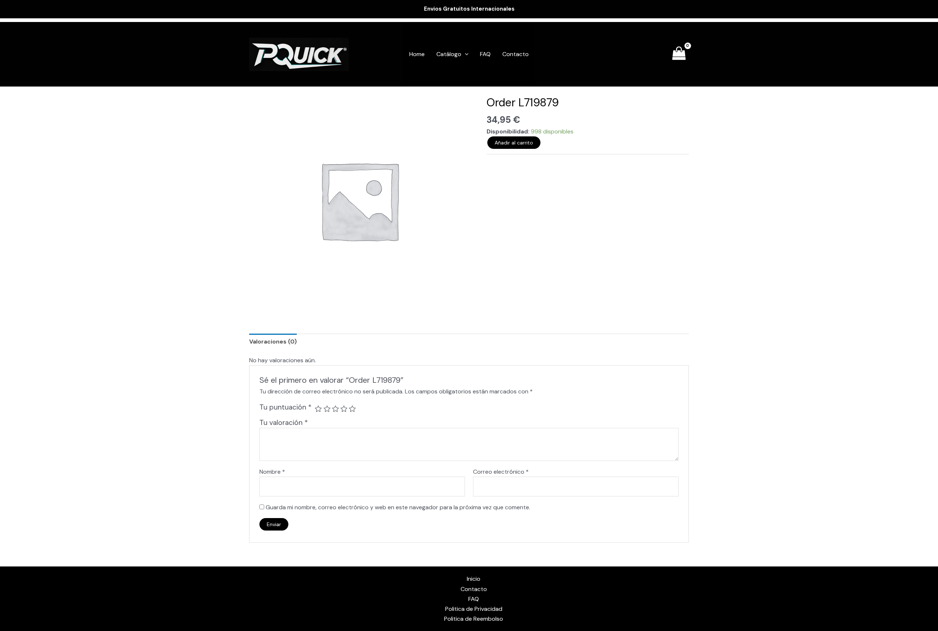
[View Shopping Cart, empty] (679, 54)
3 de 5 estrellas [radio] (335, 408)
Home (417, 54)
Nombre (272, 472)
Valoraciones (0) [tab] (273, 341)
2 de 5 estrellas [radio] (327, 408)
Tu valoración (283, 422)
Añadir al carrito (514, 142)
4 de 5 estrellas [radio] (343, 408)
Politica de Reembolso (473, 619)
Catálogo (448, 54)
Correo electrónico (501, 472)
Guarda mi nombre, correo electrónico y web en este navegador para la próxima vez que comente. (398, 507)
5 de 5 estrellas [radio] (352, 408)
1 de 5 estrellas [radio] (318, 408)
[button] (465, 54)
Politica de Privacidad (473, 609)
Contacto (515, 54)
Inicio (473, 579)
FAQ (485, 54)
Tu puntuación (285, 407)
